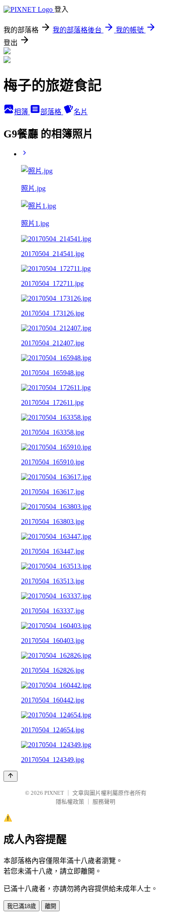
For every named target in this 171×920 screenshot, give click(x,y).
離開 (50, 906)
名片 (81, 112)
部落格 (51, 112)
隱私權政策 (70, 801)
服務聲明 (104, 801)
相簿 (22, 112)
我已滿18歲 (21, 906)
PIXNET (54, 793)
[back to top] (11, 776)
